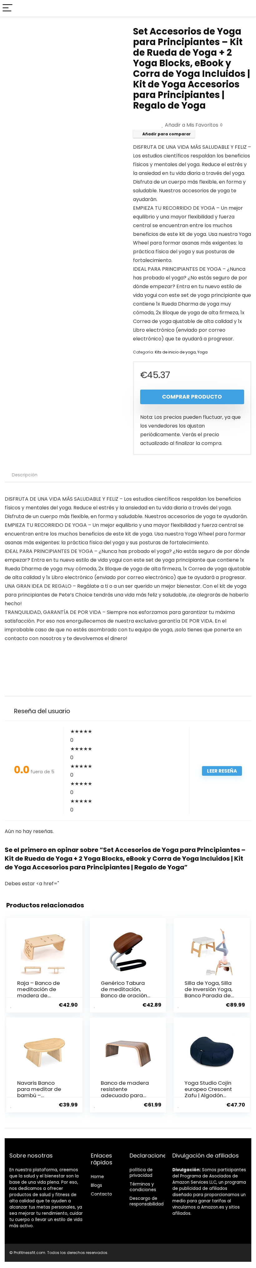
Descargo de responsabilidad (147, 1201)
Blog (95, 1185)
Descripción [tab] (24, 475)
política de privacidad (141, 1172)
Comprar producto (192, 396)
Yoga (202, 352)
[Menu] (7, 8)
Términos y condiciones (143, 1187)
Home (97, 1176)
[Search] (246, 8)
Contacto (101, 1194)
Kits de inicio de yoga (175, 352)
